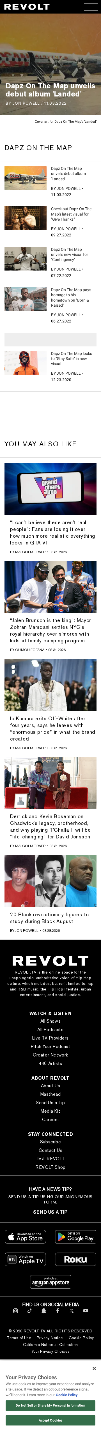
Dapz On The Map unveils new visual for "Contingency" (69, 254)
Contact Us (51, 1150)
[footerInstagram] (15, 1314)
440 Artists (50, 1063)
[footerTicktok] (30, 1314)
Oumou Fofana (29, 649)
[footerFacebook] (58, 1314)
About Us (50, 1086)
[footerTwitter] (72, 1314)
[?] (25, 178)
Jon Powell (69, 188)
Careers (50, 1120)
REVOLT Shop (50, 1167)
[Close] (94, 1368)
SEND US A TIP (50, 1212)
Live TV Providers (50, 1038)
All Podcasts (50, 1030)
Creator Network (50, 1055)
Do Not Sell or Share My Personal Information (50, 1405)
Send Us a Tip (50, 1103)
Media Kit (50, 1111)
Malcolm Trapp (30, 552)
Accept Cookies (51, 1420)
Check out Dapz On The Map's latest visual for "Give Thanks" (71, 214)
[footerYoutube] (86, 1314)
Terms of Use (19, 1337)
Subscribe (50, 1142)
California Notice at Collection (50, 1344)
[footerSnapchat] (44, 1314)
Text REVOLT (50, 1159)
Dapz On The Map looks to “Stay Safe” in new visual (71, 358)
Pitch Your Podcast (50, 1046)
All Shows (50, 1021)
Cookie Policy (81, 1337)
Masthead (50, 1094)
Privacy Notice (50, 1337)
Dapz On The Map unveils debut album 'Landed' (68, 173)
